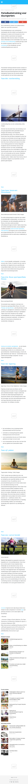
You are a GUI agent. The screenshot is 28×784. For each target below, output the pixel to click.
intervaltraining (4, 230)
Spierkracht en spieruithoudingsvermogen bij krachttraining (16, 712)
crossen (3, 608)
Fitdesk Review (12, 717)
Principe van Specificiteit (7, 308)
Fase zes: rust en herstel (10, 535)
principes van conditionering (8, 41)
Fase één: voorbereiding (10, 79)
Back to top (14, 777)
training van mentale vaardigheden (9, 346)
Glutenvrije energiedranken (15, 732)
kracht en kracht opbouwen (17, 228)
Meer (2, 187)
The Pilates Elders (13, 750)
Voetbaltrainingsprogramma (15, 639)
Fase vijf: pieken (7, 450)
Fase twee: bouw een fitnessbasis (9, 191)
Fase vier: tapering (8, 364)
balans (2, 261)
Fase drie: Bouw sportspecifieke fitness (13, 278)
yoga (22, 609)
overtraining (4, 45)
